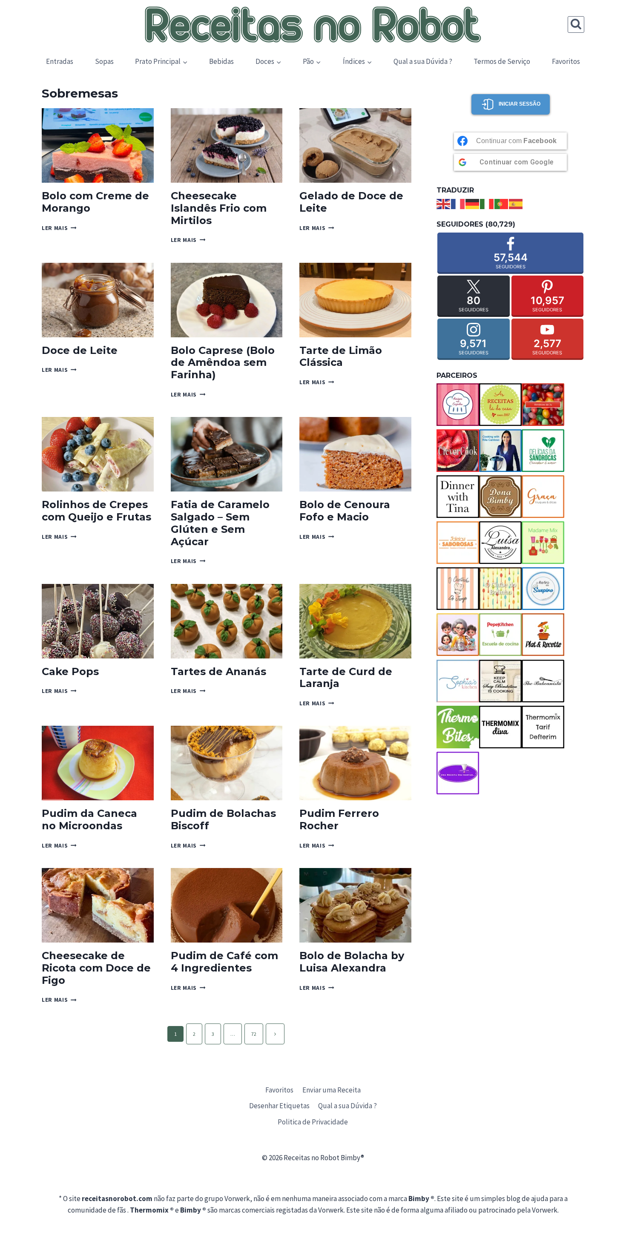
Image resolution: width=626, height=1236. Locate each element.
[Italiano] (487, 203)
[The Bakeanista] (543, 681)
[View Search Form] (576, 24)
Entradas (59, 61)
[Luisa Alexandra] (500, 542)
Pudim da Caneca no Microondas (89, 819)
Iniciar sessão (519, 104)
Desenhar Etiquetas (279, 1105)
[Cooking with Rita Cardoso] (500, 450)
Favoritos (566, 61)
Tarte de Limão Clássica (340, 356)
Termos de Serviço (502, 61)
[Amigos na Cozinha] (457, 404)
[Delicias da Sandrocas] (543, 450)
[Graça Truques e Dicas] (543, 496)
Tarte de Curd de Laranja (345, 677)
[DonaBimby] (500, 496)
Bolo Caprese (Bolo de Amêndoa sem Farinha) (223, 362)
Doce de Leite (80, 350)
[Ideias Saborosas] (457, 542)
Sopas (104, 61)
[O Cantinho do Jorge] (457, 588)
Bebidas (221, 61)
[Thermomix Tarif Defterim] (543, 727)
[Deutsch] (472, 203)
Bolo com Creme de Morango (95, 202)
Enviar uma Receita (331, 1090)
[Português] (501, 203)
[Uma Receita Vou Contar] (457, 773)
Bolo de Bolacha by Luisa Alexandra (351, 961)
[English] (443, 203)
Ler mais (59, 228)
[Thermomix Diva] (500, 727)
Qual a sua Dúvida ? (422, 61)
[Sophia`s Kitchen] (457, 681)
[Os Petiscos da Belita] (457, 634)
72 (253, 1034)
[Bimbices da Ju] (543, 404)
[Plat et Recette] (543, 634)
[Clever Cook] (457, 450)
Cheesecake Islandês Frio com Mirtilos (219, 208)
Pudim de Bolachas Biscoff (223, 819)
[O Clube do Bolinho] (500, 588)
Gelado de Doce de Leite (351, 202)
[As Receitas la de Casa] (500, 404)
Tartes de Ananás (218, 671)
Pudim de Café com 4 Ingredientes (224, 961)
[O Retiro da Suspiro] (543, 588)
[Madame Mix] (543, 542)
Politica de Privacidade (313, 1122)
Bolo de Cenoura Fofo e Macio (344, 510)
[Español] (516, 203)
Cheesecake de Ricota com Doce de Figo (96, 967)
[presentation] (98, 145)
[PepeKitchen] (500, 634)
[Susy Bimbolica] (500, 681)
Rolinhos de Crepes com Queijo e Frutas (96, 510)
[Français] (458, 203)
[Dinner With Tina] (457, 496)
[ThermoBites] (457, 727)
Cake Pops (70, 671)
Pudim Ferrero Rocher (339, 819)
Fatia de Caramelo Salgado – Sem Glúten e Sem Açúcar (220, 522)
